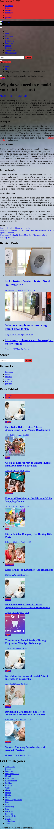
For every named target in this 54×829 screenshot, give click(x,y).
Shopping (9, 36)
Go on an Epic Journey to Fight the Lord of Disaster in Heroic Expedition (28, 464)
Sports (7, 818)
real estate (9, 811)
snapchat (8, 15)
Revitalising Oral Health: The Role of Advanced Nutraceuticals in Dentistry (25, 713)
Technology (10, 50)
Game (7, 457)
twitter (7, 8)
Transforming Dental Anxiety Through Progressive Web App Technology (26, 642)
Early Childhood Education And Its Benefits (29, 569)
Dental (8, 635)
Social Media (10, 816)
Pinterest (19, 228)
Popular (8, 395)
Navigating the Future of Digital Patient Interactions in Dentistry (26, 677)
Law (7, 804)
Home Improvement (13, 800)
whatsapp (9, 13)
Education (9, 41)
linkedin (8, 10)
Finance (8, 48)
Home (7, 34)
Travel (7, 823)
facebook (9, 5)
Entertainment (11, 781)
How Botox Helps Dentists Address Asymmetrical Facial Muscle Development (27, 428)
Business (9, 43)
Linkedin (26, 228)
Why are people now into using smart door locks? (26, 327)
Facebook (4, 228)
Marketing (9, 807)
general (8, 792)
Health (8, 45)
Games (8, 790)
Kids (7, 38)
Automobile (10, 766)
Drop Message (11, 53)
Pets (7, 809)
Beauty (8, 769)
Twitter (12, 228)
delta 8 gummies (12, 773)
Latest (7, 397)
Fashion (8, 783)
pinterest (8, 17)
